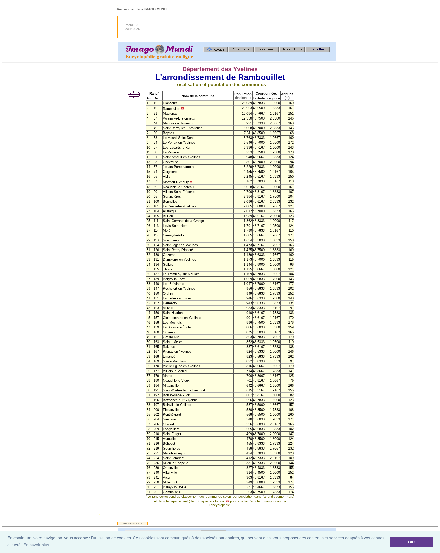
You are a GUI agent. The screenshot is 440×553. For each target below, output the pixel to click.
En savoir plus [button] (36, 545)
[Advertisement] (243, 27)
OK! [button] (411, 542)
